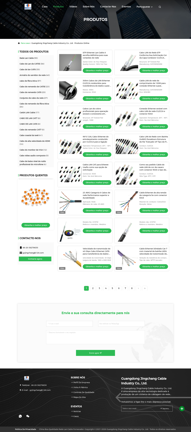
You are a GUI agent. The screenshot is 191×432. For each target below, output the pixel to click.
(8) (30, 118)
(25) (32, 92)
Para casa (25, 43)
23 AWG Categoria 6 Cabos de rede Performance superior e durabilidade (96, 195)
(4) (33, 163)
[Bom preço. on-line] (36, 196)
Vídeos (73, 6)
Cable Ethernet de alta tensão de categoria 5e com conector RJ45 (153, 195)
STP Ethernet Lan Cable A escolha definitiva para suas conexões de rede (95, 55)
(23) (35, 86)
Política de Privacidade (25, 429)
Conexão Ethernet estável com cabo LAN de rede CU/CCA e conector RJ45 (153, 111)
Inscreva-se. (166, 409)
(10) (35, 142)
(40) (35, 75)
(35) (30, 69)
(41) (31, 135)
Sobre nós (88, 6)
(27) (34, 98)
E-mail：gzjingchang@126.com (36, 390)
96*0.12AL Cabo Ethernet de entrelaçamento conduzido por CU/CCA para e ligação (95, 139)
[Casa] (27, 6)
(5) (32, 129)
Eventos (126, 6)
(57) (30, 81)
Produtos (58, 6)
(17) (29, 112)
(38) (32, 64)
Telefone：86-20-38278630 (34, 385)
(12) (33, 150)
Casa (45, 6)
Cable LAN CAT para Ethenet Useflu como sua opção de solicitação (95, 167)
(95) (29, 58)
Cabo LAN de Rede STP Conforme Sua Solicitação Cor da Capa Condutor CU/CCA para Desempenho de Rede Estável (153, 57)
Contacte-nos (108, 6)
